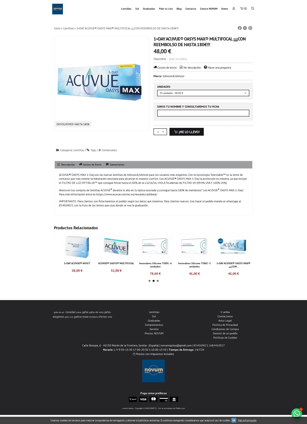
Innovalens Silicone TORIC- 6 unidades (155, 265)
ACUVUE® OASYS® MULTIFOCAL (116, 263)
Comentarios (109, 150)
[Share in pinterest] (250, 28)
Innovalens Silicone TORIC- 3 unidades (194, 265)
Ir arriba (225, 312)
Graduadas (149, 8)
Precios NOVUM (154, 333)
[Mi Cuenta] (233, 8)
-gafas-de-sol (58, 312)
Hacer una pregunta (219, 67)
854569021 (201, 345)
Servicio (154, 329)
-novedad (70, 312)
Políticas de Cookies (225, 337)
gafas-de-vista (96, 312)
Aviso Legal (225, 320)
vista (109, 316)
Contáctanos (225, 316)
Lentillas (126, 8)
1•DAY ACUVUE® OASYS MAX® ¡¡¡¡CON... (233, 265)
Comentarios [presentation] (116, 164)
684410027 (217, 345)
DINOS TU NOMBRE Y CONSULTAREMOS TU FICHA (188, 106)
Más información (247, 420)
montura (93, 316)
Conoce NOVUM (208, 8)
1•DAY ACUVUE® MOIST (77, 263)
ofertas (102, 316)
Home (224, 8)
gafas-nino (69, 317)
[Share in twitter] (245, 28)
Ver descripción (192, 67)
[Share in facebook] (239, 28)
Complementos (154, 325)
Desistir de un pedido (225, 333)
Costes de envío (167, 67)
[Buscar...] (252, 8)
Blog (179, 8)
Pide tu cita (166, 8)
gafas (85, 312)
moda (85, 316)
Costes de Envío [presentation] (91, 164)
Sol (137, 8)
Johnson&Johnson (173, 76)
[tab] (65, 164)
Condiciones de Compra (225, 329)
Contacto (190, 8)
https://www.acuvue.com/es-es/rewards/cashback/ (126, 194)
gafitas (78, 316)
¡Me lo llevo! (189, 132)
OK (234, 420)
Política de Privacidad (225, 325)
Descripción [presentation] (68, 164)
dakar (79, 312)
